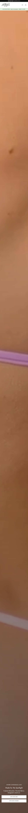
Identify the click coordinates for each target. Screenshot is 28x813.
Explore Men (14, 797)
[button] (22, 5)
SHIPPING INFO (17, 1)
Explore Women (14, 800)
